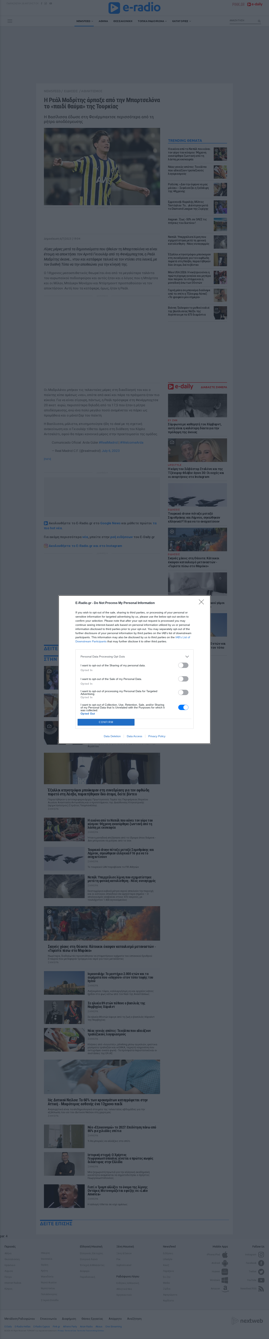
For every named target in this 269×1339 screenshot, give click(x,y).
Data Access (134, 736)
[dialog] (134, 670)
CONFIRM (106, 722)
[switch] (183, 665)
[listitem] (134, 657)
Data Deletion (112, 736)
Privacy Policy (156, 736)
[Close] (202, 603)
